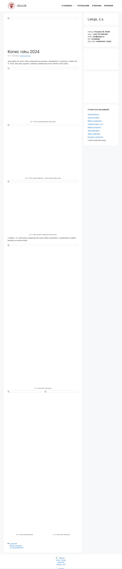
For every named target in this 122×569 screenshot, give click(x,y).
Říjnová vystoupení (16, 545)
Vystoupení (13, 543)
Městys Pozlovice (94, 127)
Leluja (21, 5)
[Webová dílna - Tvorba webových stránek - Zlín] (61, 564)
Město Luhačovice (95, 121)
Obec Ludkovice (94, 134)
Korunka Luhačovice (95, 137)
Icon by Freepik (61, 568)
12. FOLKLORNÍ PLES (16, 547)
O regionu (97, 6)
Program (108, 6)
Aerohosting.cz (93, 114)
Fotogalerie (83, 6)
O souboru (67, 6)
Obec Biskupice (94, 131)
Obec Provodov (94, 118)
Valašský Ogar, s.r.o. (95, 124)
